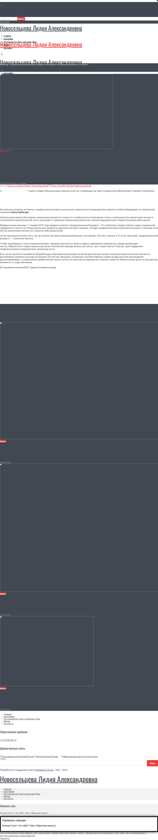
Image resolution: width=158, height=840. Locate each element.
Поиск (3, 759)
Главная (7, 35)
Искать (21, 18)
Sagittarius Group (44, 770)
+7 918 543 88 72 (8, 740)
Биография (8, 38)
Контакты (8, 723)
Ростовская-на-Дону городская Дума (22, 719)
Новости (4, 151)
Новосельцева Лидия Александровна (41, 28)
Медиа (7, 721)
